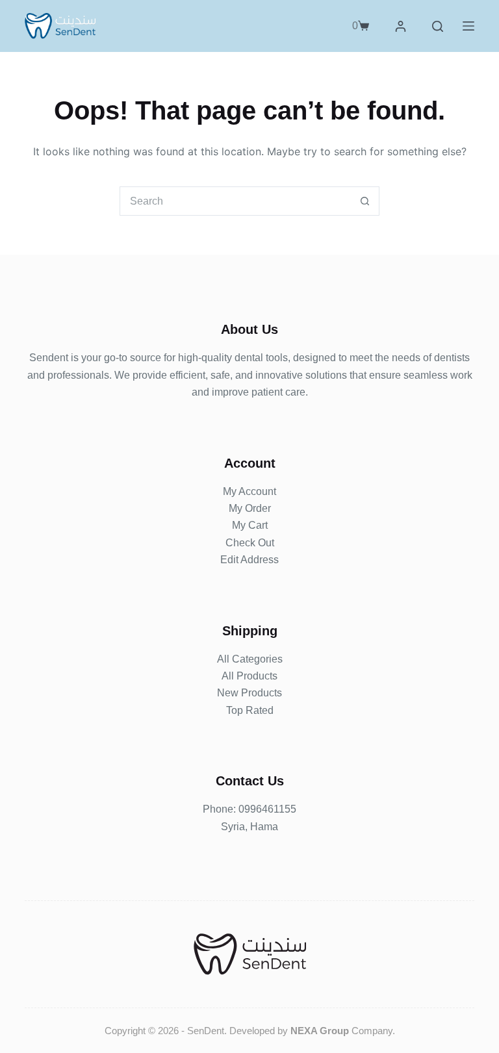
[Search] (437, 26)
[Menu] (468, 26)
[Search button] (365, 201)
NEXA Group (319, 1030)
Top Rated (250, 710)
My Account (249, 491)
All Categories (250, 659)
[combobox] (235, 201)
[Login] (400, 26)
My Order (250, 508)
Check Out (249, 542)
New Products (249, 692)
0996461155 (267, 809)
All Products (249, 675)
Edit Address (249, 559)
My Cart (250, 525)
